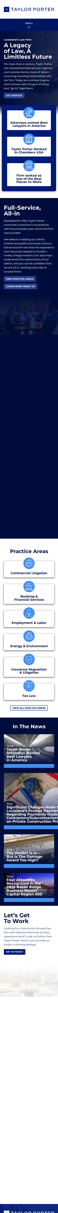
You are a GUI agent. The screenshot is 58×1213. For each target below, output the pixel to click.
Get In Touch (14, 951)
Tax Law (29, 696)
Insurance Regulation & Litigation (29, 671)
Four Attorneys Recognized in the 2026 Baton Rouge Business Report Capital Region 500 (24, 887)
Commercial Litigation (29, 573)
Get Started (14, 95)
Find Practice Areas (19, 279)
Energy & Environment (29, 646)
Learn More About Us (20, 286)
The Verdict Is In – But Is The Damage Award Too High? (24, 856)
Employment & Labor (29, 623)
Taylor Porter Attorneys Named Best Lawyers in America (23, 755)
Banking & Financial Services (29, 598)
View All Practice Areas (29, 708)
